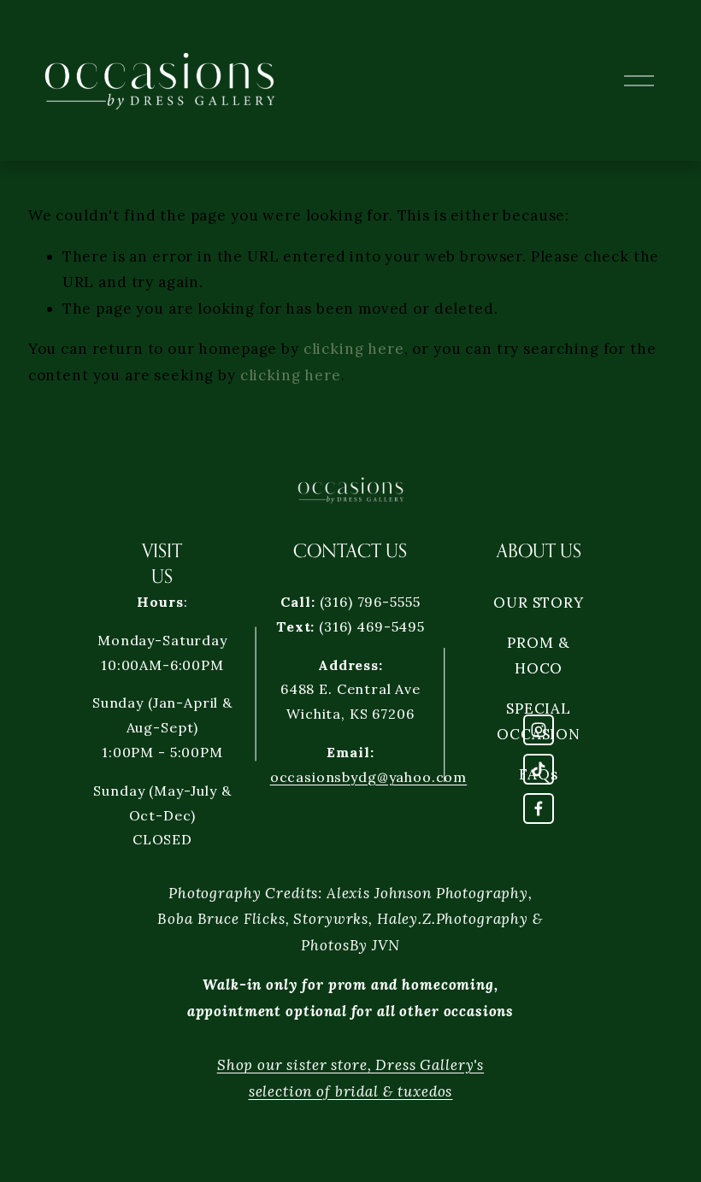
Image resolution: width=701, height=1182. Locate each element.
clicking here (353, 348)
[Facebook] (538, 808)
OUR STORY (538, 602)
